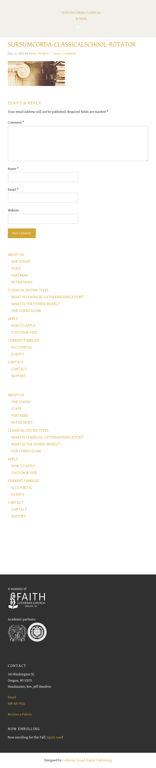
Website (13, 210)
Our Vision (20, 261)
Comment (16, 123)
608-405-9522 (16, 704)
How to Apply (23, 326)
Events (17, 354)
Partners (19, 275)
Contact (16, 362)
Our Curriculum (26, 311)
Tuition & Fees (24, 332)
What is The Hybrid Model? (35, 304)
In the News (21, 282)
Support (18, 376)
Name (13, 169)
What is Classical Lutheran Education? (47, 297)
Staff (16, 268)
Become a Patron (20, 714)
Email (13, 190)
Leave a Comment (64, 53)
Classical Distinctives (28, 290)
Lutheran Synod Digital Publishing (87, 760)
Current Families (23, 340)
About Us (16, 255)
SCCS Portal (21, 347)
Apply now (54, 737)
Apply (13, 319)
